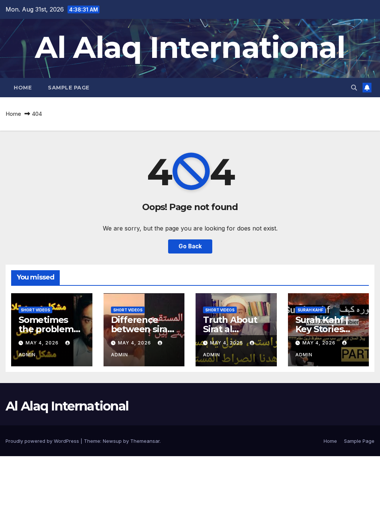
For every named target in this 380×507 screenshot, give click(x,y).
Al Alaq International (190, 47)
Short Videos (35, 310)
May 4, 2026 (43, 343)
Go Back (190, 246)
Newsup (112, 441)
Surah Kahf (310, 310)
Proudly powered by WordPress (43, 441)
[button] (354, 87)
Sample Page (68, 87)
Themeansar (145, 441)
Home (23, 87)
